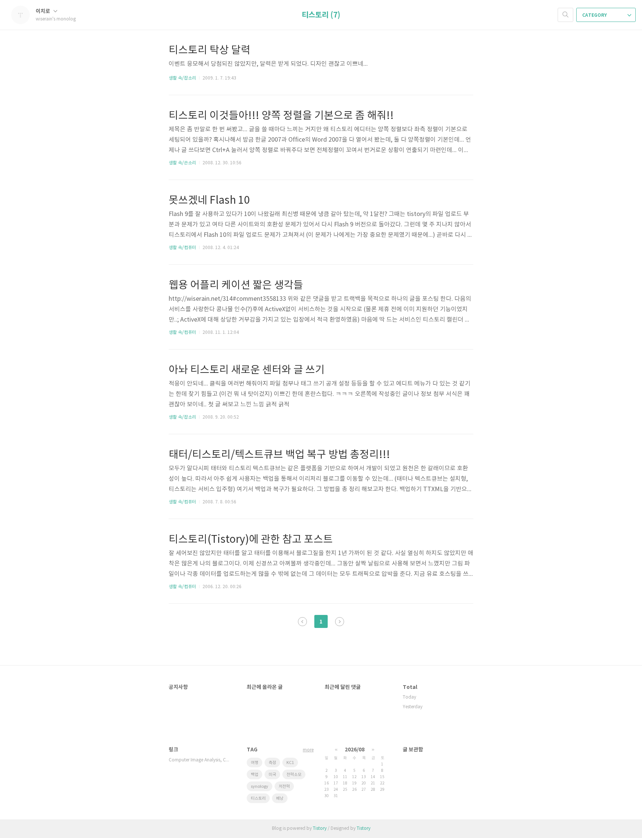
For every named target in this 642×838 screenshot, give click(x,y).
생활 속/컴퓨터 (182, 247)
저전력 (284, 786)
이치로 (43, 11)
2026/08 (354, 750)
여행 (254, 762)
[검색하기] (565, 15)
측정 (272, 762)
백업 (254, 774)
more (308, 750)
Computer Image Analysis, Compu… (200, 760)
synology (259, 786)
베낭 (279, 798)
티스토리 (258, 798)
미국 (272, 774)
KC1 (290, 762)
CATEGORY (595, 15)
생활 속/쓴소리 (182, 163)
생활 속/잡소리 (182, 78)
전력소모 (293, 774)
